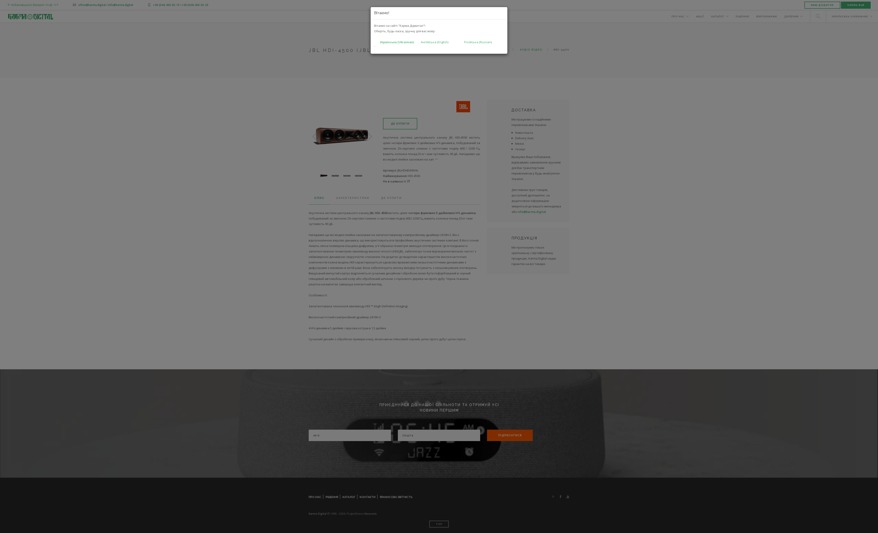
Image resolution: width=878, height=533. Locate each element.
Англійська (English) (434, 42)
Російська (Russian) (478, 42)
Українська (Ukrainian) (397, 42)
